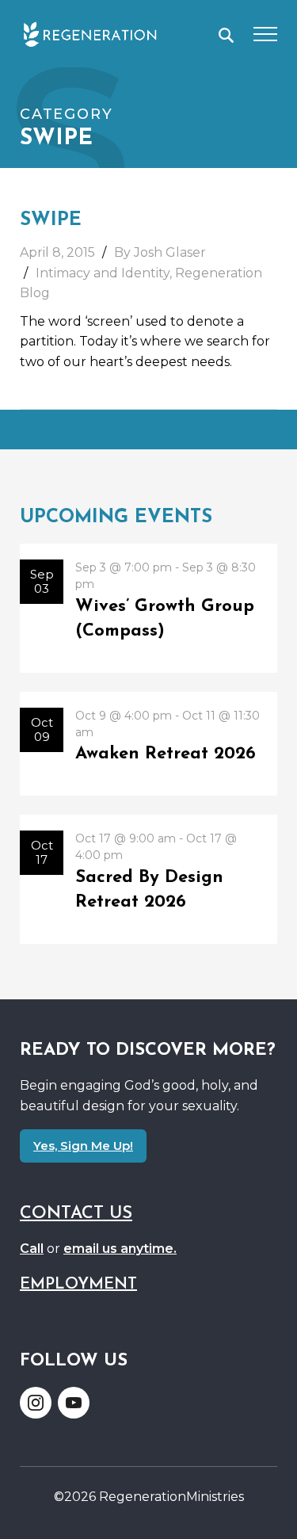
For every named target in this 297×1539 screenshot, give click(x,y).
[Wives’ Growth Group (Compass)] (148, 608)
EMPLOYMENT (78, 1285)
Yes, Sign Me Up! (83, 1145)
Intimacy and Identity (102, 273)
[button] (226, 35)
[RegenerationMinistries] (90, 34)
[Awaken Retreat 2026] (148, 744)
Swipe (51, 220)
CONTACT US (76, 1214)
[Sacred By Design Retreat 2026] (148, 879)
